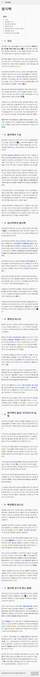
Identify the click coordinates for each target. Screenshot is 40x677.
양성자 (10, 155)
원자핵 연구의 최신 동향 (11, 33)
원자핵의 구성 (8, 22)
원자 (9, 59)
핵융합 (17, 340)
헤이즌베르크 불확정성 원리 (23, 243)
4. (5, 318)
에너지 (19, 77)
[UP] (33, 674)
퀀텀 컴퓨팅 (27, 606)
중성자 (17, 155)
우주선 (3, 372)
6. (5, 504)
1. (5, 40)
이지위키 (8, 2)
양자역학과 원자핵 (9, 24)
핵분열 (10, 340)
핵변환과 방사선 (8, 31)
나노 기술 (20, 636)
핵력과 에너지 (8, 26)
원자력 (27, 560)
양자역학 (18, 462)
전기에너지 (26, 357)
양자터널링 (30, 261)
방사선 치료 (16, 543)
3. (5, 222)
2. (5, 134)
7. (5, 587)
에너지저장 (26, 385)
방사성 (33, 530)
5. (5, 414)
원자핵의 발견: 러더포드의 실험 (13, 28)
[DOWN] (37, 674)
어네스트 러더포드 (16, 89)
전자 (16, 447)
